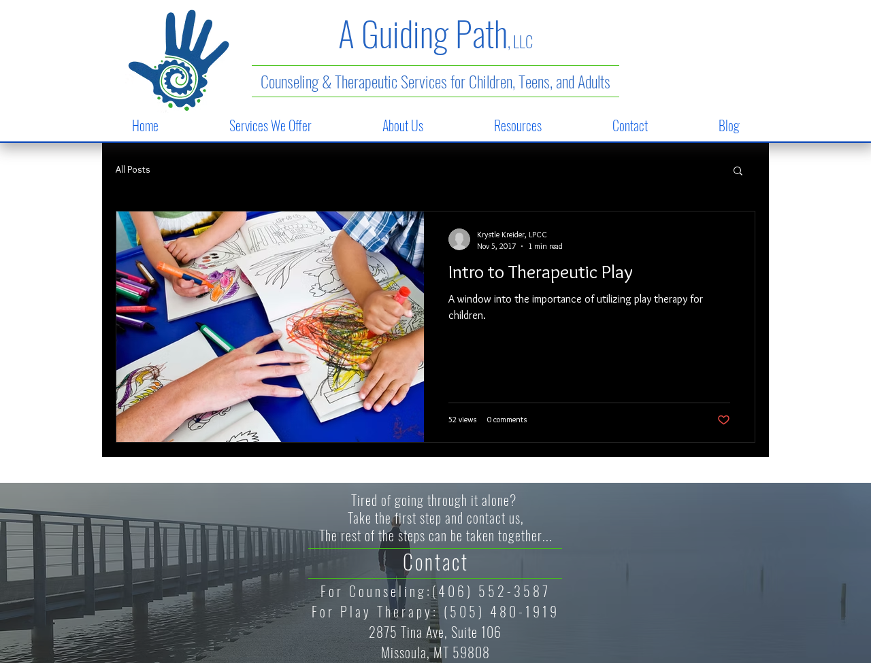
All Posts (133, 169)
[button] (270, 125)
